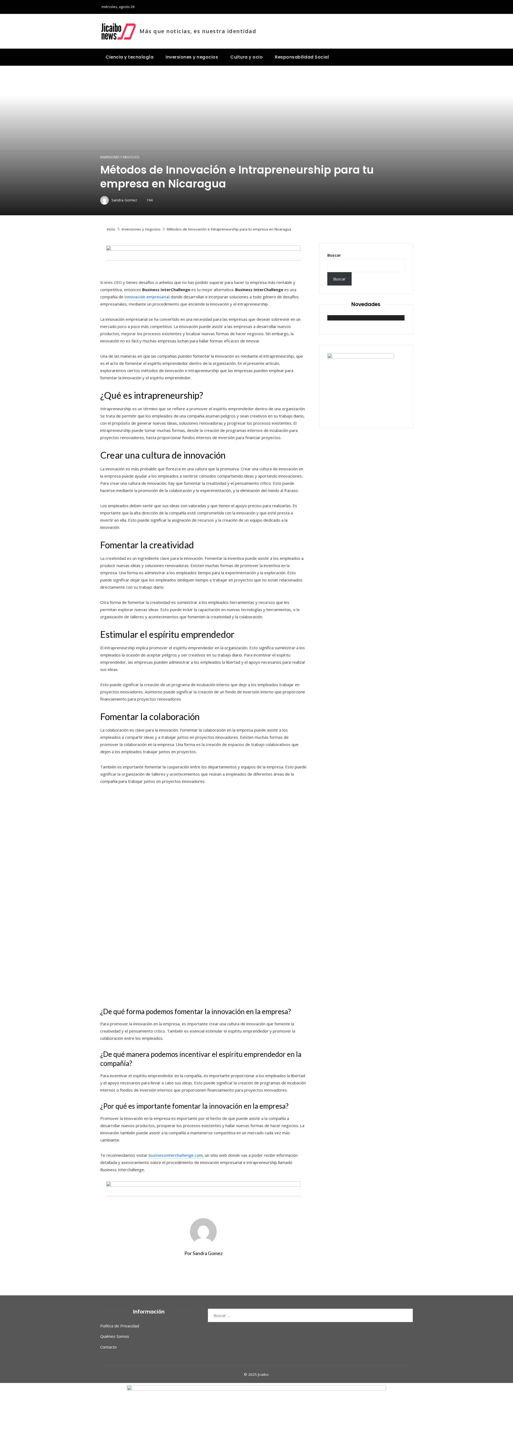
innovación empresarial (147, 296)
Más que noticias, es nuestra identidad (197, 31)
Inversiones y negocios (119, 157)
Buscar (334, 255)
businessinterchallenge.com (176, 1155)
